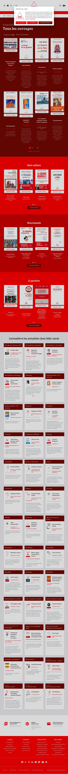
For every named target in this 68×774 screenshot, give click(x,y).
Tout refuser (32, 22)
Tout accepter (21, 22)
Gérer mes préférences (45, 22)
